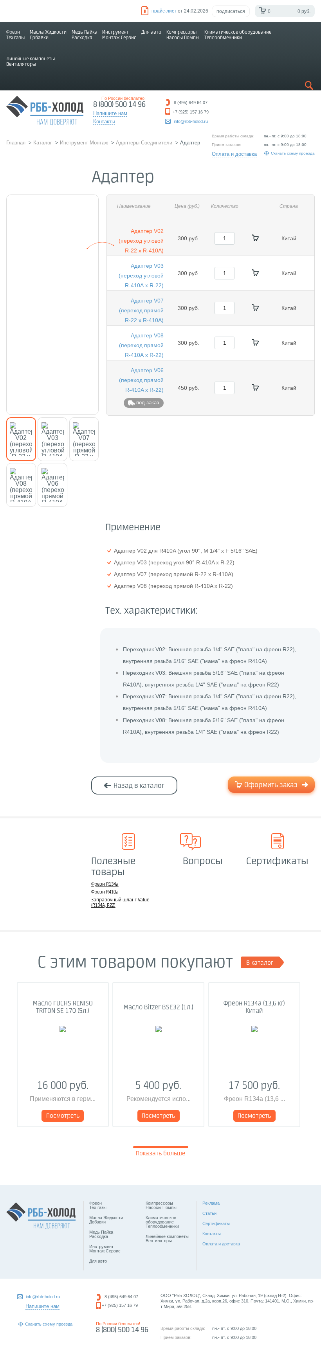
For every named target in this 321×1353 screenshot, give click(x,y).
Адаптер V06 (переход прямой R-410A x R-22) (141, 380)
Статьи (209, 1213)
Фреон (15, 35)
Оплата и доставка (234, 154)
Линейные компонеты (30, 61)
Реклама (211, 1203)
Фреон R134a (105, 884)
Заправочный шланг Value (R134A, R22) (120, 902)
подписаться (230, 11)
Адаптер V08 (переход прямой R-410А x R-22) (141, 345)
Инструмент (119, 35)
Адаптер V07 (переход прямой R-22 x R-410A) (141, 310)
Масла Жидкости (48, 35)
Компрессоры (182, 35)
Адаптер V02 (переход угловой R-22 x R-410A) (141, 241)
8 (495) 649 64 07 (121, 1296)
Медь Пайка (84, 35)
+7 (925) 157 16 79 (120, 1305)
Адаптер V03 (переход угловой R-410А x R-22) (141, 275)
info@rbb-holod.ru (191, 121)
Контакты (211, 1233)
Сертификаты (216, 1223)
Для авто (151, 32)
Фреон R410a (105, 892)
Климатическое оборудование (237, 35)
